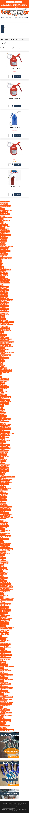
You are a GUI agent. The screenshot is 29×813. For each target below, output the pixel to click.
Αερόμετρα (2, 243)
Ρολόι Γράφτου (3, 497)
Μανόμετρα (3, 723)
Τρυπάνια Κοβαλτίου (5, 620)
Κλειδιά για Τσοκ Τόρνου (6, 628)
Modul (1, 707)
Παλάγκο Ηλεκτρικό (5, 533)
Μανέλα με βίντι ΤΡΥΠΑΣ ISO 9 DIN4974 (6, 700)
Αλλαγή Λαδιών (3, 504)
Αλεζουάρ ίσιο (3, 650)
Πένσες (2, 392)
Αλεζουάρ (2, 649)
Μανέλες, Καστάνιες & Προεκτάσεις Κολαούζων (6, 584)
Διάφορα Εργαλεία (4, 229)
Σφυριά (2, 411)
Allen (1, 261)
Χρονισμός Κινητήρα (5, 516)
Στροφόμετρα (3, 500)
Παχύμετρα (3, 495)
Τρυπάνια (2, 614)
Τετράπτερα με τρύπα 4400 (7, 598)
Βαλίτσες (2, 520)
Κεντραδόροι (3, 662)
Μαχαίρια (2, 382)
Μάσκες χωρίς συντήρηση (6, 549)
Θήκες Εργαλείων (4, 524)
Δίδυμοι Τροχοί (4, 204)
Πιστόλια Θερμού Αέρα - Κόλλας (6, 218)
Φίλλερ (1, 501)
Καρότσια (2, 531)
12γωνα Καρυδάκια (4, 290)
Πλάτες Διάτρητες (4, 526)
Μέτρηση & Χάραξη (4, 484)
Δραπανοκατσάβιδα (5, 230)
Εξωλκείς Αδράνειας (5, 426)
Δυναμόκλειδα (3, 268)
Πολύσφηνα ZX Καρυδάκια (6, 300)
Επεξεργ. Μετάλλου (5, 705)
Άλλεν (1, 256)
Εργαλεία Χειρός (4, 254)
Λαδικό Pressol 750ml (14, 127)
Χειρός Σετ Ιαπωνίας (5, 591)
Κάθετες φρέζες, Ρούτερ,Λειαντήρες (5, 212)
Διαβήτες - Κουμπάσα (5, 488)
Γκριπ (1, 390)
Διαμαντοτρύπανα (4, 563)
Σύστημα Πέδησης (4, 513)
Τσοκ (1, 636)
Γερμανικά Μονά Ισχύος (6, 339)
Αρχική (2, 39)
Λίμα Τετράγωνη (4, 453)
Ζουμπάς (2, 406)
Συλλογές (2, 317)
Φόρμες (2, 559)
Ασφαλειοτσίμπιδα (4, 387)
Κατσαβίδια (3, 319)
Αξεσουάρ (2, 228)
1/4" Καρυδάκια (3, 301)
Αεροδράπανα (3, 239)
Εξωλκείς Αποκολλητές (5, 427)
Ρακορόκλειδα (3, 368)
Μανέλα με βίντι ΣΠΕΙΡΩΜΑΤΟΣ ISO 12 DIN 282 (6, 688)
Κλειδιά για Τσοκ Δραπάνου (7, 627)
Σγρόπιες (2, 410)
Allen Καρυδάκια (4, 293)
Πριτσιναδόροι (3, 395)
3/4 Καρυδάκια (3, 307)
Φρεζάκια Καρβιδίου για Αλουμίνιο (6, 713)
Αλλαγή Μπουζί (4, 505)
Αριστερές (2, 641)
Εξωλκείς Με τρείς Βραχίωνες (4, 438)
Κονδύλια (2, 592)
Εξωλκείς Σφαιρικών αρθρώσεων (5, 441)
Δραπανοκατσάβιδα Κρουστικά (5, 232)
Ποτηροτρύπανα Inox (5, 610)
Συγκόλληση (3, 718)
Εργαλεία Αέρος (4, 238)
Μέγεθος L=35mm (4, 607)
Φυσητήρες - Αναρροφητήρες (4, 224)
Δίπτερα (2, 594)
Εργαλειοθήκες (3, 521)
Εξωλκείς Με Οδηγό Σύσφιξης (5, 435)
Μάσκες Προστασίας (5, 545)
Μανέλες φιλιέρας (4, 646)
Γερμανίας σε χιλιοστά (5, 643)
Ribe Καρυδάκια (4, 294)
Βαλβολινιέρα (3, 459)
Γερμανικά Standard (4, 338)
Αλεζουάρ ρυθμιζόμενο (5, 652)
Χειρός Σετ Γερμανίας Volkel (6, 589)
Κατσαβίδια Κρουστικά (5, 235)
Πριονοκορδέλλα (4, 613)
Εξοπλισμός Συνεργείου (6, 507)
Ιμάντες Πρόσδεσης (5, 530)
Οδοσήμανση (3, 552)
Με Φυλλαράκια (4, 578)
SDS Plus (2, 566)
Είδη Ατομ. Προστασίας (5, 536)
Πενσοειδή (2, 384)
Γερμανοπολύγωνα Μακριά (6, 346)
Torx (1, 262)
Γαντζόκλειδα (3, 335)
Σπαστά (2, 366)
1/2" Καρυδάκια (3, 288)
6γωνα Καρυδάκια (4, 291)
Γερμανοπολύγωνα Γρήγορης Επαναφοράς (5, 344)
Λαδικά (1, 462)
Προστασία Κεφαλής (5, 553)
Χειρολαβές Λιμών (4, 456)
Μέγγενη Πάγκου (4, 466)
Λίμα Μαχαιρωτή (4, 446)
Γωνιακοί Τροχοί (4, 203)
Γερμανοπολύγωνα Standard (7, 342)
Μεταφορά (2, 529)
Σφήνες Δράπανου (4, 633)
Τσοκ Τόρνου (3, 639)
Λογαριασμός (18, 2)
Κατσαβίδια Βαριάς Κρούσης (7, 322)
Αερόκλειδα (3, 242)
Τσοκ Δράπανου (4, 637)
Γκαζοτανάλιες (3, 388)
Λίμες (1, 443)
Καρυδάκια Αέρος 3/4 (5, 282)
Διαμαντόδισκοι (4, 572)
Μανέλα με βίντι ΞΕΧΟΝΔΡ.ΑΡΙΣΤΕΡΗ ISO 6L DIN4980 (7, 666)
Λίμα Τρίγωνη (3, 455)
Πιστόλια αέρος (4, 249)
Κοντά (1, 284)
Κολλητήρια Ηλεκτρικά (5, 721)
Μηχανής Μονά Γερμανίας (6, 587)
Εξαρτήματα (3, 271)
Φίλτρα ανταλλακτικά (5, 550)
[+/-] (19, 48)
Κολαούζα (2, 579)
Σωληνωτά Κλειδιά (4, 372)
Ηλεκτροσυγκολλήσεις (5, 720)
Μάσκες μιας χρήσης (5, 547)
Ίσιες (1, 264)
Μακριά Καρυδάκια (4, 298)
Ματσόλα (2, 414)
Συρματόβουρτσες (4, 471)
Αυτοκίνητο (3, 503)
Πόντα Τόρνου (3, 631)
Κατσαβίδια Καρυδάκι (5, 327)
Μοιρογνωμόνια (4, 494)
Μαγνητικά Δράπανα (5, 214)
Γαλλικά (1, 333)
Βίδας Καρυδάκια (4, 297)
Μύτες (1, 259)
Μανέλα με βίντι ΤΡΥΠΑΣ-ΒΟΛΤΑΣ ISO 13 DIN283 (6, 703)
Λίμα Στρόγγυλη (4, 452)
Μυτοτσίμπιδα (3, 391)
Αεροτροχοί (3, 245)
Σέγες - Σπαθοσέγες (5, 220)
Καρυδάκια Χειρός (4, 287)
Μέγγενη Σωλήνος (4, 469)
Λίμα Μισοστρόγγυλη (5, 448)
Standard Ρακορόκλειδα (6, 369)
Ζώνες (1, 540)
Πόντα (1, 408)
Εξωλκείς (2, 420)
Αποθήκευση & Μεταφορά (6, 517)
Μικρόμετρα (3, 492)
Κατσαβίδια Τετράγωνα (5, 330)
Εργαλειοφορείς (4, 523)
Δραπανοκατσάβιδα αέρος (6, 246)
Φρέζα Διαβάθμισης (5, 710)
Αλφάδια (2, 485)
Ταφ (1, 374)
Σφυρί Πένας (3, 417)
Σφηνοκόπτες (3, 708)
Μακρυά (2, 285)
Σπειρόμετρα (3, 498)
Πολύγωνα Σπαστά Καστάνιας (4, 358)
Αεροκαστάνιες (3, 241)
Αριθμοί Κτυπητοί (4, 403)
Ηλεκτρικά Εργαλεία (5, 201)
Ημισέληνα (2, 365)
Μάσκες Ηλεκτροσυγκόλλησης (5, 542)
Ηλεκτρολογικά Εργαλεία (6, 479)
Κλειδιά (2, 332)
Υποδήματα (3, 560)
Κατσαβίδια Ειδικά (4, 323)
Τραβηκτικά (3, 534)
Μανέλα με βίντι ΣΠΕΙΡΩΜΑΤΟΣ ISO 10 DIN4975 (5, 684)
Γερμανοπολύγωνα (4, 340)
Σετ (1, 265)
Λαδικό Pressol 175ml (14, 186)
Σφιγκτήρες (3, 472)
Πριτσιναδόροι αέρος (5, 251)
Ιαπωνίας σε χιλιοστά (5, 644)
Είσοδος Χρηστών (10, 2)
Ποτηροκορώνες (4, 569)
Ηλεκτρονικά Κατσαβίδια (6, 210)
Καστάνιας (2, 348)
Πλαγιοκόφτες (3, 394)
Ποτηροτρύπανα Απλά (5, 611)
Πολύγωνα (2, 361)
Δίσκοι (1, 571)
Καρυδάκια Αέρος (4, 278)
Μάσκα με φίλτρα (4, 546)
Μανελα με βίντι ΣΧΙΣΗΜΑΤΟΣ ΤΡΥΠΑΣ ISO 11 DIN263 (6, 697)
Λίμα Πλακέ (2, 449)
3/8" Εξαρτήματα (4, 275)
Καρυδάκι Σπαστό (4, 378)
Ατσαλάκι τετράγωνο (5, 659)
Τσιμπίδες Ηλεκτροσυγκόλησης (5, 725)
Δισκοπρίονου (3, 574)
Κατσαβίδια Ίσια (4, 326)
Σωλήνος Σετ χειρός (5, 588)
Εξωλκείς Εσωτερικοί (5, 432)
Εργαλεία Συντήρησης (10, 39)
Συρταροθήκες (3, 527)
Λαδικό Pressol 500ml (14, 157)
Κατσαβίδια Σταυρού (5, 329)
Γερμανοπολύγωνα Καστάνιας (4, 350)
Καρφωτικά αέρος (4, 248)
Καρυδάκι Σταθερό (4, 379)
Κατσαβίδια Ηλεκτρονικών (6, 324)
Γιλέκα (1, 556)
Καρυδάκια (2, 277)
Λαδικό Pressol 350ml (14, 68)
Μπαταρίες (3, 236)
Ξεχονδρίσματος (4, 595)
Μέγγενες (2, 463)
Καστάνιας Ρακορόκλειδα (6, 371)
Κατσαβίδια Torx (4, 320)
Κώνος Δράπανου (4, 630)
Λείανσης (2, 576)
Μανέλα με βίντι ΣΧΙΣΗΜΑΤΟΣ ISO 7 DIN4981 (5, 692)
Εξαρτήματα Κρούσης (5, 401)
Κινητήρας (2, 511)
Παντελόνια (3, 558)
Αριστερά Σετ (3, 581)
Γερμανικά (2, 336)
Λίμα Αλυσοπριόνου (5, 445)
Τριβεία (1, 222)
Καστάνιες (2, 316)
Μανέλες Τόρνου (4, 663)
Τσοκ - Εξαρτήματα (4, 624)
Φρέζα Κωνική (3, 711)
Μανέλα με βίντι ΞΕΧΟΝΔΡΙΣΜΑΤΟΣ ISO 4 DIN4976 (6, 679)
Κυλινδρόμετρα (4, 490)
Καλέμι (1, 407)
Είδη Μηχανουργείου (5, 647)
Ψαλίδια (2, 398)
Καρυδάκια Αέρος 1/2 (5, 280)
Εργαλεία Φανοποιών (5, 508)
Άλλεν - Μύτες (3, 255)
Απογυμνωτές (3, 385)
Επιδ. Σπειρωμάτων (5, 582)
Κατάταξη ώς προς (4, 47)
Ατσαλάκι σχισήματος (5, 657)
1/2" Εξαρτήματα (4, 272)
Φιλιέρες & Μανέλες (5, 640)
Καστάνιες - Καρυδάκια (5, 269)
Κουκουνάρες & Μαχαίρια (6, 482)
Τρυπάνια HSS (3, 617)
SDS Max (2, 565)
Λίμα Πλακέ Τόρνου (4, 450)
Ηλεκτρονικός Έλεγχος (5, 510)
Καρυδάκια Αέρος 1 (4, 281)
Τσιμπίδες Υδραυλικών (5, 397)
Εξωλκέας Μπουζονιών (5, 424)
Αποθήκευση (3, 518)
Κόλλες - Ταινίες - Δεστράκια (7, 730)
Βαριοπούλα (3, 413)
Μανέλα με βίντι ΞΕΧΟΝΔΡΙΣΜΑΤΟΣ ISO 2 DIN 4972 (6, 675)
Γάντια (1, 537)
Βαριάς (1, 364)
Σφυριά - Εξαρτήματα (5, 400)
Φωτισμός (2, 474)
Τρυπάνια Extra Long (5, 615)
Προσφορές (3, 727)
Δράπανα (2, 209)
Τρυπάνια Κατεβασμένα (6, 618)
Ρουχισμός (2, 555)
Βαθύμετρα (3, 487)
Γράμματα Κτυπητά (4, 404)
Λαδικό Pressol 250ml (14, 98)
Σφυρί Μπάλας (3, 416)
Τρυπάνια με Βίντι (4, 623)
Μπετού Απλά (3, 568)
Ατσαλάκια (2, 653)
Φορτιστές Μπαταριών (6, 514)
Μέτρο (1, 491)
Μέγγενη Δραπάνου (5, 465)
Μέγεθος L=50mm (4, 608)
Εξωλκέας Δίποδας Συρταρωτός (4, 422)
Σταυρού (2, 267)
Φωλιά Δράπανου (4, 634)
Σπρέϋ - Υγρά (3, 728)
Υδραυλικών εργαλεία (5, 481)
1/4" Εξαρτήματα (4, 274)
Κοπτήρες (2, 602)
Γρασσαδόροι (3, 461)
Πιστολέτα (2, 216)
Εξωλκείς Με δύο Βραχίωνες (7, 433)
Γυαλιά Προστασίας (4, 539)
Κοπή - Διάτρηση (4, 562)
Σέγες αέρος (3, 252)
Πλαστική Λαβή (3, 381)
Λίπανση (17, 39)
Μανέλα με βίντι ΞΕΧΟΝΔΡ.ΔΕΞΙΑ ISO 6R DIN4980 (6, 671)
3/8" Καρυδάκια (3, 310)
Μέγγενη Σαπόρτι (4, 468)
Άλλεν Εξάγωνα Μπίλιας (6, 258)
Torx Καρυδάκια (4, 296)
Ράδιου (1, 597)
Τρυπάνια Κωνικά (4, 621)
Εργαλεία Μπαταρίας (5, 226)
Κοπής (1, 575)
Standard (2, 362)
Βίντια (1, 660)
